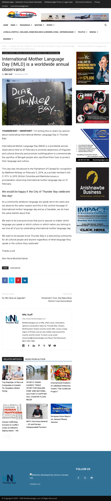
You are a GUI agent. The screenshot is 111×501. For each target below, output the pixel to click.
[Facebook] (5, 280)
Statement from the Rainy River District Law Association (56, 299)
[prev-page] (4, 436)
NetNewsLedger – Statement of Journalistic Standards (22, 2)
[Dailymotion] (24, 346)
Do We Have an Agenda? (13, 298)
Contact (5, 6)
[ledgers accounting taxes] (92, 145)
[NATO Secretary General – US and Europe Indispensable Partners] (37, 411)
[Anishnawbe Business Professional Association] (92, 183)
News (13, 25)
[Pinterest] (18, 280)
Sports (49, 25)
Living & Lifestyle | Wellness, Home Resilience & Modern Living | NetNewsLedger (38, 32)
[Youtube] (55, 346)
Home (5, 25)
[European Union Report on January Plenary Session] (61, 409)
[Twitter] (11, 280)
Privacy (97, 2)
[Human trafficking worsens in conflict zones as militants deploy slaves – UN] (12, 411)
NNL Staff (8, 74)
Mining (93, 32)
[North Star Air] (75, 17)
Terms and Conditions (83, 2)
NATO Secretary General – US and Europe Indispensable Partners (36, 424)
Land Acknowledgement (20, 6)
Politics (81, 32)
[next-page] (8, 436)
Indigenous (25, 25)
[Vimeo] (50, 346)
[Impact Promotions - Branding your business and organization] (92, 219)
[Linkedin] (25, 280)
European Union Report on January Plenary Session (61, 419)
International (15, 268)
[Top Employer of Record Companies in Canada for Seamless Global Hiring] (12, 372)
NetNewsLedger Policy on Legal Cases (59, 2)
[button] (105, 25)
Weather (38, 25)
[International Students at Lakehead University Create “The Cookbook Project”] (61, 372)
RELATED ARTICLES (13, 359)
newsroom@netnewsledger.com (45, 487)
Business (7, 39)
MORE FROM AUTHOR (35, 359)
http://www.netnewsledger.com (34, 319)
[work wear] (92, 106)
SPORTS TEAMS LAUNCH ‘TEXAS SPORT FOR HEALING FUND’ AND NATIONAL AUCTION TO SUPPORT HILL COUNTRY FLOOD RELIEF (36, 391)
